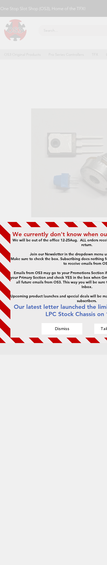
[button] (62, 328)
